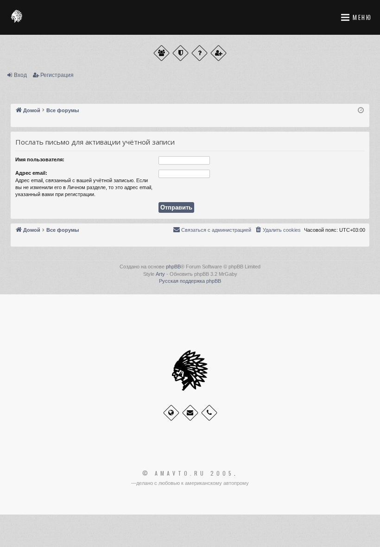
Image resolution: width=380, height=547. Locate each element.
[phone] (209, 413)
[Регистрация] (218, 53)
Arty (160, 274)
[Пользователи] (161, 53)
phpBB (173, 266)
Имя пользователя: (39, 159)
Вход (20, 75)
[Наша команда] (180, 53)
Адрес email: (31, 173)
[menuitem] (277, 230)
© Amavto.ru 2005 (188, 473)
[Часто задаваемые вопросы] (199, 53)
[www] (171, 413)
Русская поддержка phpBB (190, 281)
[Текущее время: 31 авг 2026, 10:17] (361, 110)
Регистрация (57, 75)
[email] (190, 413)
